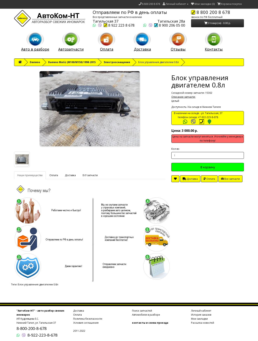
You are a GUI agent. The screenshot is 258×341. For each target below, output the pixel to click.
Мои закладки (199, 318)
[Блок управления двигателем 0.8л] (89, 109)
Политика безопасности (87, 318)
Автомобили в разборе (146, 314)
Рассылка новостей (202, 322)
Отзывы (178, 49)
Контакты (214, 49)
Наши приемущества (30, 175)
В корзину (207, 167)
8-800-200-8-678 (32, 328)
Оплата (106, 49)
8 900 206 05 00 (171, 25)
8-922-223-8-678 (42, 335)
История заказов (201, 314)
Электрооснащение (117, 62)
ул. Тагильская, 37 (212, 113)
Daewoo (35, 62)
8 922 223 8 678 (120, 25)
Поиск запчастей (142, 310)
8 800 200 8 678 (151, 4)
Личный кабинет (201, 310)
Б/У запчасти (90, 175)
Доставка (142, 49)
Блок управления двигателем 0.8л (38, 284)
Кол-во (175, 149)
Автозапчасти (71, 49)
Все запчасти (232, 179)
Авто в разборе (35, 49)
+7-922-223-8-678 (208, 117)
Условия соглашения (86, 322)
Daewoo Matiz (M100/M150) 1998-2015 (72, 62)
